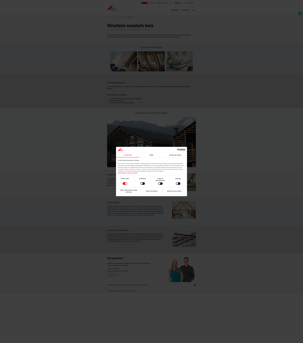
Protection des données (131, 173)
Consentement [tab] (128, 155)
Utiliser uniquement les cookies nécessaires (128, 191)
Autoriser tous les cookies (174, 191)
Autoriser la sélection (151, 191)
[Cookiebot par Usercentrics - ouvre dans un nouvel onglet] (178, 150)
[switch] (142, 183)
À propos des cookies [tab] (175, 155)
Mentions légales (122, 173)
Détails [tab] (151, 155)
